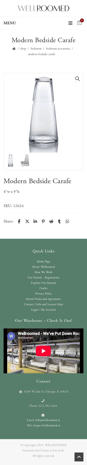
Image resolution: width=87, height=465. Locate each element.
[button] (77, 78)
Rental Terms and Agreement (43, 299)
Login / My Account (43, 310)
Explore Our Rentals (43, 283)
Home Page (43, 262)
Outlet (43, 288)
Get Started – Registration (43, 278)
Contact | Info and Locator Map (43, 304)
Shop (23, 49)
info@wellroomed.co (47, 420)
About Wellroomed (43, 267)
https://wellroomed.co (47, 426)
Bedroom (36, 49)
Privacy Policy (43, 294)
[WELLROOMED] (43, 7)
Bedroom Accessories (58, 49)
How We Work (43, 272)
